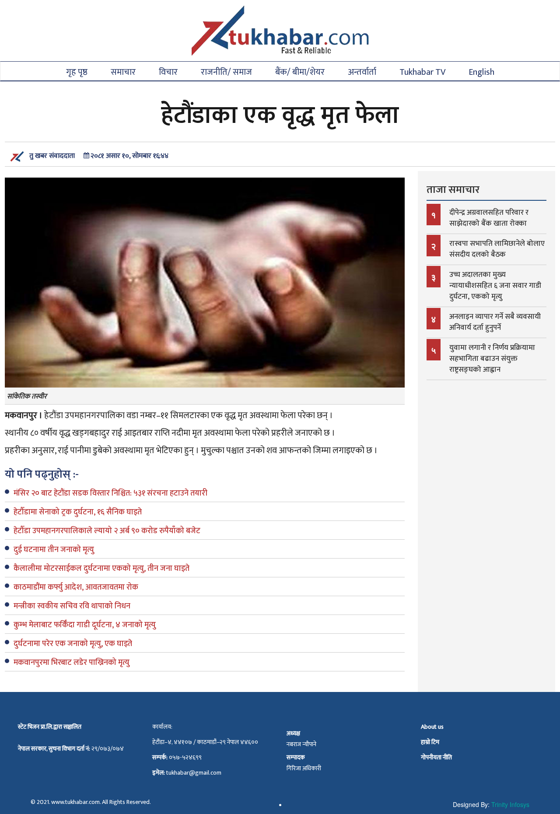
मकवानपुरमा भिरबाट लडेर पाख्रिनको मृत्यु (72, 662)
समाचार (123, 71)
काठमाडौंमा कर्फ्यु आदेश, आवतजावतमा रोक (76, 587)
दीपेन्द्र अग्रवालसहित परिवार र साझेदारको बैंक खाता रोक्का (488, 218)
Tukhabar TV (422, 71)
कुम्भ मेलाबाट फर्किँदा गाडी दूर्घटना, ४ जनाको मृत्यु (85, 625)
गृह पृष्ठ (77, 71)
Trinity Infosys (510, 804)
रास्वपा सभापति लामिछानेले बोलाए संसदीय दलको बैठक (497, 249)
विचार (168, 71)
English (481, 71)
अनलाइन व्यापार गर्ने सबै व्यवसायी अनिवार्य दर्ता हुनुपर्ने (495, 322)
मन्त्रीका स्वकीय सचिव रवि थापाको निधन (72, 606)
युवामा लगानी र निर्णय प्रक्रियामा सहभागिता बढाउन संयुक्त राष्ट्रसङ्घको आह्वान (492, 359)
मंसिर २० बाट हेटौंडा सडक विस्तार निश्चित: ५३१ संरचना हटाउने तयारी (110, 493)
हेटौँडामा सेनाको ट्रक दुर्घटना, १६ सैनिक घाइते (78, 512)
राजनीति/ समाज (226, 71)
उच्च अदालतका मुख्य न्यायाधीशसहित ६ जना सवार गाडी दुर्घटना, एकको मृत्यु (495, 286)
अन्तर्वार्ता (362, 71)
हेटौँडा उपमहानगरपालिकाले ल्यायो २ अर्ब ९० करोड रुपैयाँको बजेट (107, 531)
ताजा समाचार (453, 190)
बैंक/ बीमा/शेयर (300, 71)
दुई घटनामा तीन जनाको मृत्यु (54, 549)
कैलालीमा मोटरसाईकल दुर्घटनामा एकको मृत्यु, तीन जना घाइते (101, 568)
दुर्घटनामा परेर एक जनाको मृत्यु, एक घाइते (73, 643)
